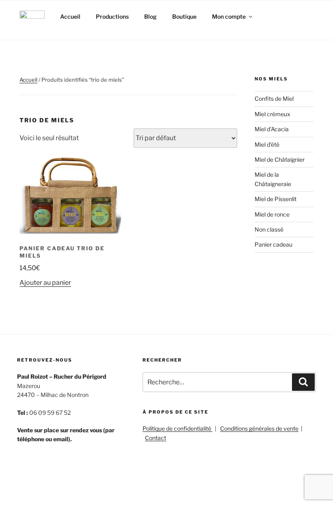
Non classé (269, 229)
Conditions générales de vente (259, 428)
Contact (155, 437)
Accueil (70, 16)
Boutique (184, 16)
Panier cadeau (273, 244)
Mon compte (229, 16)
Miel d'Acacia (272, 129)
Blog (150, 16)
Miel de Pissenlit (275, 198)
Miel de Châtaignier (280, 159)
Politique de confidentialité (177, 428)
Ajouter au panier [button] (45, 282)
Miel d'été (267, 144)
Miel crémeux (272, 114)
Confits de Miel (274, 98)
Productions (112, 16)
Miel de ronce (272, 214)
